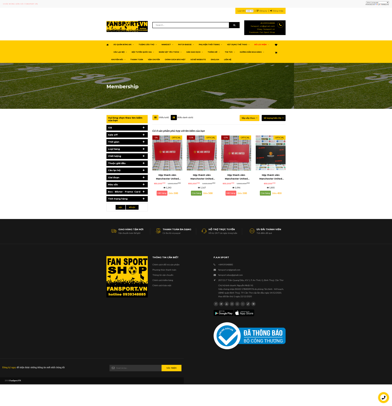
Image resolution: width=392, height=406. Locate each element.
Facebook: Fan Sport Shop (262, 32)
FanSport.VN (15, 381)
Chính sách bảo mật (161, 285)
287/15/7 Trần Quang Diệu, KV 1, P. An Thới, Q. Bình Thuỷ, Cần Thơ (250, 280)
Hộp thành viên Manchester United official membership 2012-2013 (270, 177)
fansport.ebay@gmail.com (230, 275)
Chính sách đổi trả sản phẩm (165, 264)
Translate (385, 4)
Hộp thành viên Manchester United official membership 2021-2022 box (167, 177)
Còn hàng (196, 193)
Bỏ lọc (132, 207)
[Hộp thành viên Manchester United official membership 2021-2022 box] (167, 152)
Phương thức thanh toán (164, 269)
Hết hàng (162, 193)
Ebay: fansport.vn (266, 29)
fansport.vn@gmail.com (263, 26)
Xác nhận (171, 368)
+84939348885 (267, 23)
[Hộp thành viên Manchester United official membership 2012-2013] (271, 152)
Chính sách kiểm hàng (162, 280)
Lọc (120, 207)
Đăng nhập (278, 11)
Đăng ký (263, 11)
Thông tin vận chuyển (162, 275)
